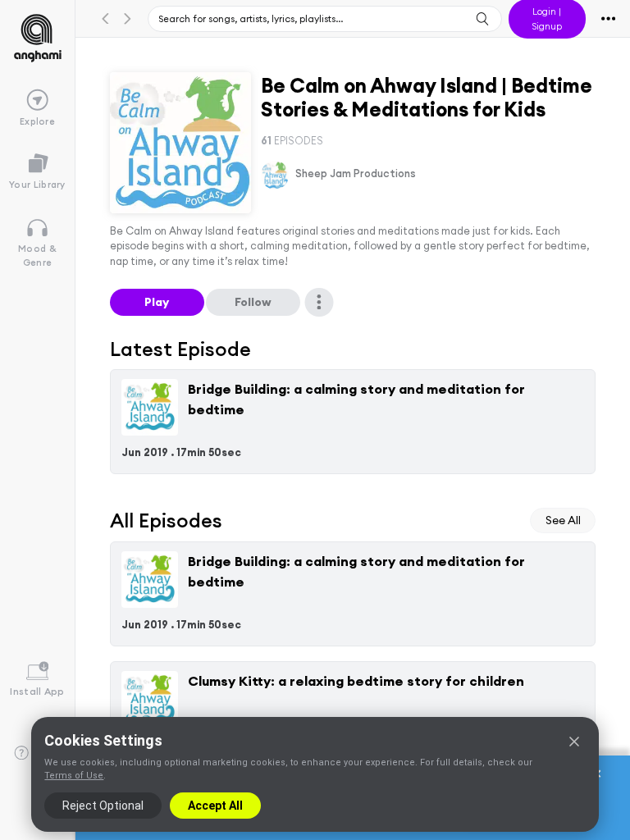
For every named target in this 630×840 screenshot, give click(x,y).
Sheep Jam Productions (355, 173)
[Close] (574, 741)
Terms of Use (73, 775)
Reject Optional (103, 805)
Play (156, 301)
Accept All (215, 805)
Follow (253, 301)
